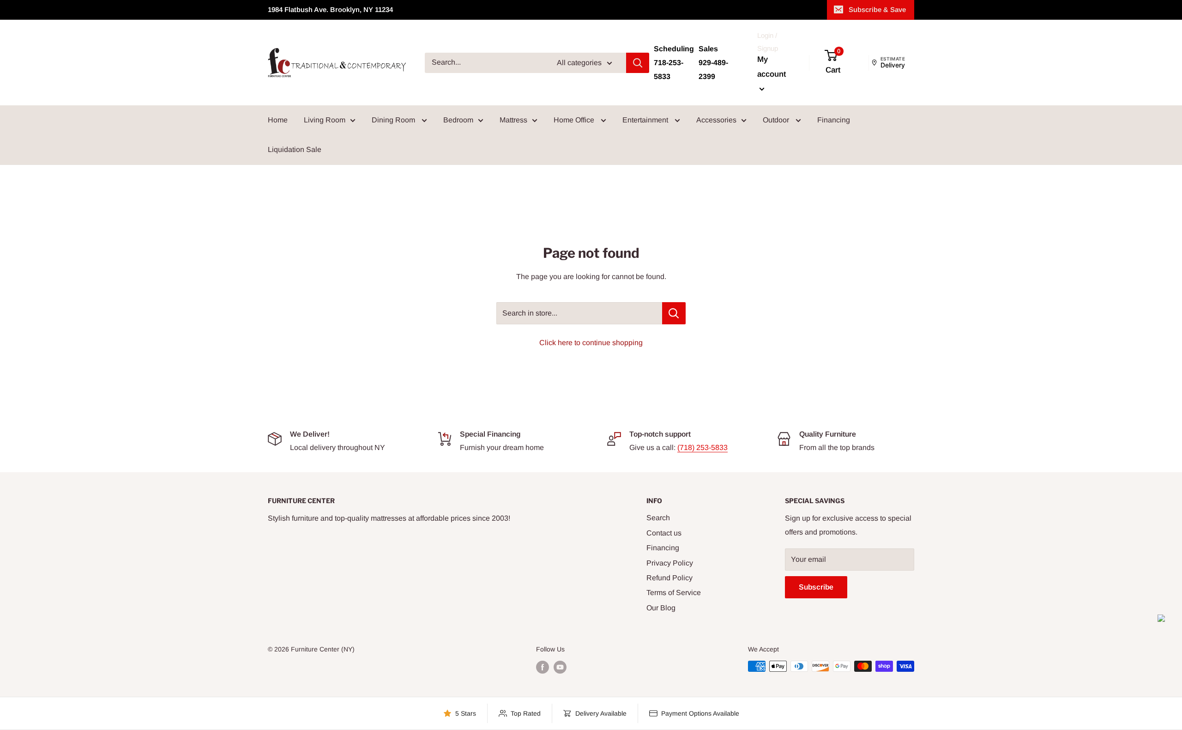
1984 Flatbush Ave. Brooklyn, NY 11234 (330, 9)
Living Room (324, 120)
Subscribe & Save (877, 9)
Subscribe (816, 587)
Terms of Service (673, 592)
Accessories (716, 120)
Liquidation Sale (294, 149)
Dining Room (394, 120)
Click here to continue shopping (591, 343)
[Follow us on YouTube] (560, 667)
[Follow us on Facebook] (542, 667)
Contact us (663, 533)
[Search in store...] (674, 313)
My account (771, 67)
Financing (833, 120)
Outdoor (777, 120)
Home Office (575, 120)
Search (658, 518)
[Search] (637, 63)
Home (278, 120)
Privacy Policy (669, 563)
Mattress (513, 120)
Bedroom (458, 120)
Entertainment (646, 120)
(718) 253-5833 (702, 447)
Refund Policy (669, 578)
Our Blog (660, 608)
